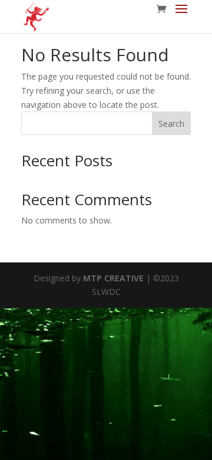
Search (171, 123)
